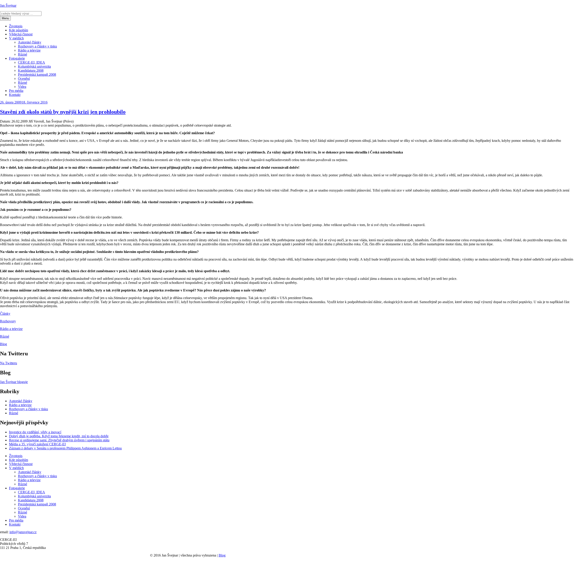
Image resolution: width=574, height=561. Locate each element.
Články (5, 313)
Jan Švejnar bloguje (14, 382)
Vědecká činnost (21, 34)
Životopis (15, 26)
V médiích (16, 38)
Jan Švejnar (8, 5)
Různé (22, 54)
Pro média (16, 91)
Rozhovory (8, 321)
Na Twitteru (8, 363)
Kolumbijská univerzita (34, 66)
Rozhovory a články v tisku (37, 46)
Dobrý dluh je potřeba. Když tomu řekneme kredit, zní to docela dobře (59, 436)
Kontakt (14, 95)
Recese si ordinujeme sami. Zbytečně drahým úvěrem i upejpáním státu (59, 440)
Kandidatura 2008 (30, 70)
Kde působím (18, 30)
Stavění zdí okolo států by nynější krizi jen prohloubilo (63, 112)
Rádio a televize (29, 50)
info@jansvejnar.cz (23, 532)
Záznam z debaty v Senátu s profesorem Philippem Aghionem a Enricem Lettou (65, 448)
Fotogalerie (17, 58)
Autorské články (29, 42)
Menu (5, 18)
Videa (22, 86)
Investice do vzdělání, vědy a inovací (35, 432)
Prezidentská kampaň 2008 (37, 74)
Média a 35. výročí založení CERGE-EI (37, 444)
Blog (3, 344)
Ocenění (24, 78)
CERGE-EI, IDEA (31, 62)
